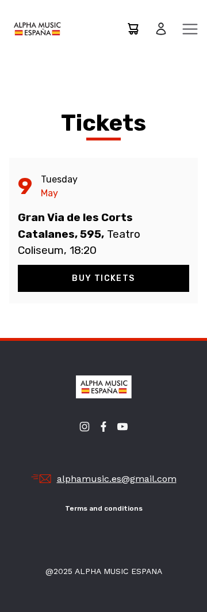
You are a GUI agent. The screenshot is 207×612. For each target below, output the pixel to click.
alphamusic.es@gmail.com (117, 478)
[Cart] (133, 29)
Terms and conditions (104, 508)
